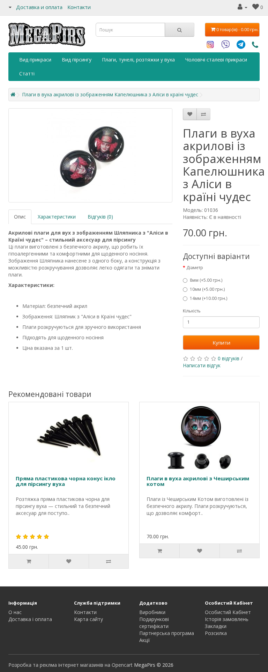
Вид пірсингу (76, 59)
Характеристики (57, 216)
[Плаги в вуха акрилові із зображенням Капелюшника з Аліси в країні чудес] (90, 155)
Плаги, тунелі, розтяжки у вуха (138, 59)
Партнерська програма (166, 633)
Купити (221, 342)
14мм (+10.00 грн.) (208, 298)
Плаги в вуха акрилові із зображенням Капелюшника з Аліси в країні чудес (110, 94)
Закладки (215, 626)
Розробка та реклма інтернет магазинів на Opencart (70, 665)
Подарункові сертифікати (154, 622)
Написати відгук (202, 365)
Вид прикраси (35, 59)
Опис (20, 216)
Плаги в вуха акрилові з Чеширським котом (198, 481)
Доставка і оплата (30, 619)
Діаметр (194, 268)
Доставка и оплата (39, 6)
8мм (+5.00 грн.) (206, 280)
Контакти (79, 6)
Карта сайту (88, 619)
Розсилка (216, 633)
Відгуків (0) (100, 216)
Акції (144, 640)
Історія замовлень (226, 619)
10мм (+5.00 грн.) (207, 289)
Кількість (192, 311)
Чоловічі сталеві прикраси (216, 59)
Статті (27, 73)
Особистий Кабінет (228, 612)
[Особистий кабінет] (242, 7)
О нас (15, 612)
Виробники (152, 612)
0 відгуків (228, 358)
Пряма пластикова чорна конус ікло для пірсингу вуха (66, 481)
